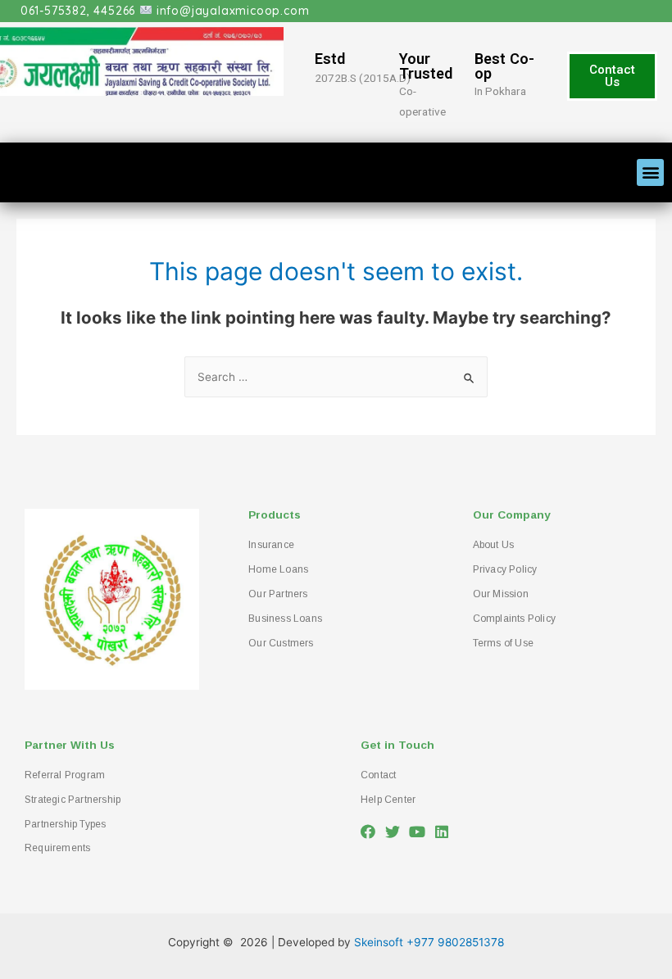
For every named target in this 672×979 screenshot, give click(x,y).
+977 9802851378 (455, 942)
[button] (612, 76)
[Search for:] (336, 376)
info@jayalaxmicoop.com (233, 10)
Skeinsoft (378, 942)
